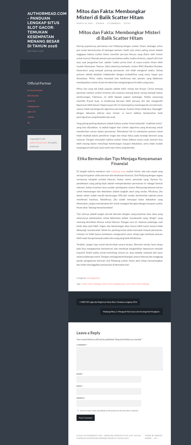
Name (80, 374)
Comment (82, 345)
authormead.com (38, 142)
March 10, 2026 (85, 23)
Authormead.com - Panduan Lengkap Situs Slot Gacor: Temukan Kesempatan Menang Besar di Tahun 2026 (47, 29)
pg (28, 122)
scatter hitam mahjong (91, 284)
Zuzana (100, 23)
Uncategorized (93, 278)
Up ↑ (156, 438)
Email (80, 386)
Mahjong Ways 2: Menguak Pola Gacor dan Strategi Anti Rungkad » (131, 311)
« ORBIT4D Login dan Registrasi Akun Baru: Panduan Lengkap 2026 (108, 302)
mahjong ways (33, 106)
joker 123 (31, 111)
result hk (31, 101)
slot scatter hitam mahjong (137, 284)
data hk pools (33, 95)
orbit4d (30, 117)
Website (81, 398)
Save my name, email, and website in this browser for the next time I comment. (109, 411)
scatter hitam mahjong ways (113, 284)
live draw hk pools (35, 90)
